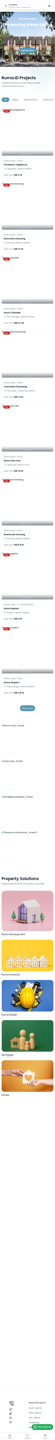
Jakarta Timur (30, 99)
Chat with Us (44, 1426)
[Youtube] (10, 1418)
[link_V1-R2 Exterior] (27, 206)
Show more (27, 708)
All (5, 99)
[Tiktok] (10, 1413)
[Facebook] (10, 1409)
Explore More (27, 50)
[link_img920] (27, 354)
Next (49, 99)
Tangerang (34, 1422)
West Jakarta (35, 1412)
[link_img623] (27, 501)
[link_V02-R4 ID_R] (27, 132)
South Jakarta (35, 1408)
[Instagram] (10, 1422)
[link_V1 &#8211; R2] (27, 280)
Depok (15, 99)
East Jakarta (34, 1417)
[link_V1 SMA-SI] (27, 428)
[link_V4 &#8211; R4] (27, 649)
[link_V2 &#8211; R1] (27, 575)
